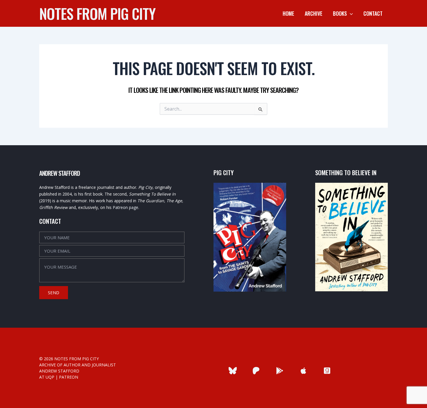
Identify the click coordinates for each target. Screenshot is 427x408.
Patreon (68, 377)
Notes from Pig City (97, 13)
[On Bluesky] (232, 370)
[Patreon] (256, 370)
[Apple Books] (303, 370)
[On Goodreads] (326, 370)
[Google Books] (279, 370)
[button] (350, 13)
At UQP (46, 377)
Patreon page (125, 207)
